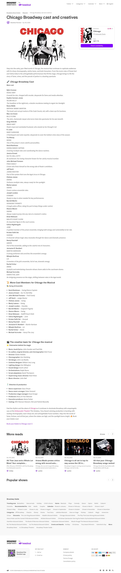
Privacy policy (67, 555)
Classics (28, 512)
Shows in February (74, 506)
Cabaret (103, 503)
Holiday (39, 503)
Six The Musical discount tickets (39, 524)
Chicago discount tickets (67, 515)
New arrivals (30, 503)
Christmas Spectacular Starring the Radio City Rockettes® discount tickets (81, 518)
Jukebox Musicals (61, 512)
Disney (36, 512)
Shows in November (88, 509)
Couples (42, 506)
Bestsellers (20, 503)
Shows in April (99, 506)
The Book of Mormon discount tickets (37, 521)
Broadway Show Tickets (13, 13)
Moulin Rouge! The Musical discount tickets (84, 521)
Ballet (96, 503)
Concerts (10, 506)
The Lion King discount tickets (30, 515)
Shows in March (87, 506)
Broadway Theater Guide (44, 527)
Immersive (105, 512)
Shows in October (74, 509)
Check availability (97, 46)
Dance (84, 503)
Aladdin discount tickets (49, 515)
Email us (39, 555)
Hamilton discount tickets (15, 521)
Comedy (76, 503)
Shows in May (11, 509)
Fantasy (83, 512)
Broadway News (12, 527)
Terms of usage (68, 558)
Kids (29, 506)
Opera (90, 503)
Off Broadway (19, 512)
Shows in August (45, 509)
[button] (70, 4)
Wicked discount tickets (48, 518)
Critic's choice (48, 503)
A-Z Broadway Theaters (26, 527)
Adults (35, 506)
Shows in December (103, 509)
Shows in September (59, 509)
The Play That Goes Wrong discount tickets (91, 515)
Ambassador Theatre (22, 411)
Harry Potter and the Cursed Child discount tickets (22, 518)
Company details (68, 552)
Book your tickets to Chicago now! (19, 424)
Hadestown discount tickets (60, 521)
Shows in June (22, 509)
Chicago (33, 408)
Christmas (75, 524)
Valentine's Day (101, 524)
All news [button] (102, 434)
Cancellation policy (69, 561)
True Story (50, 512)
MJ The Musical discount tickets (17, 524)
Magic (97, 512)
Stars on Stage (74, 512)
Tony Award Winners (87, 524)
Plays (70, 503)
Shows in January (60, 506)
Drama (42, 512)
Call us (39, 552)
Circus (9, 515)
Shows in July (33, 509)
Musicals (25, 13)
